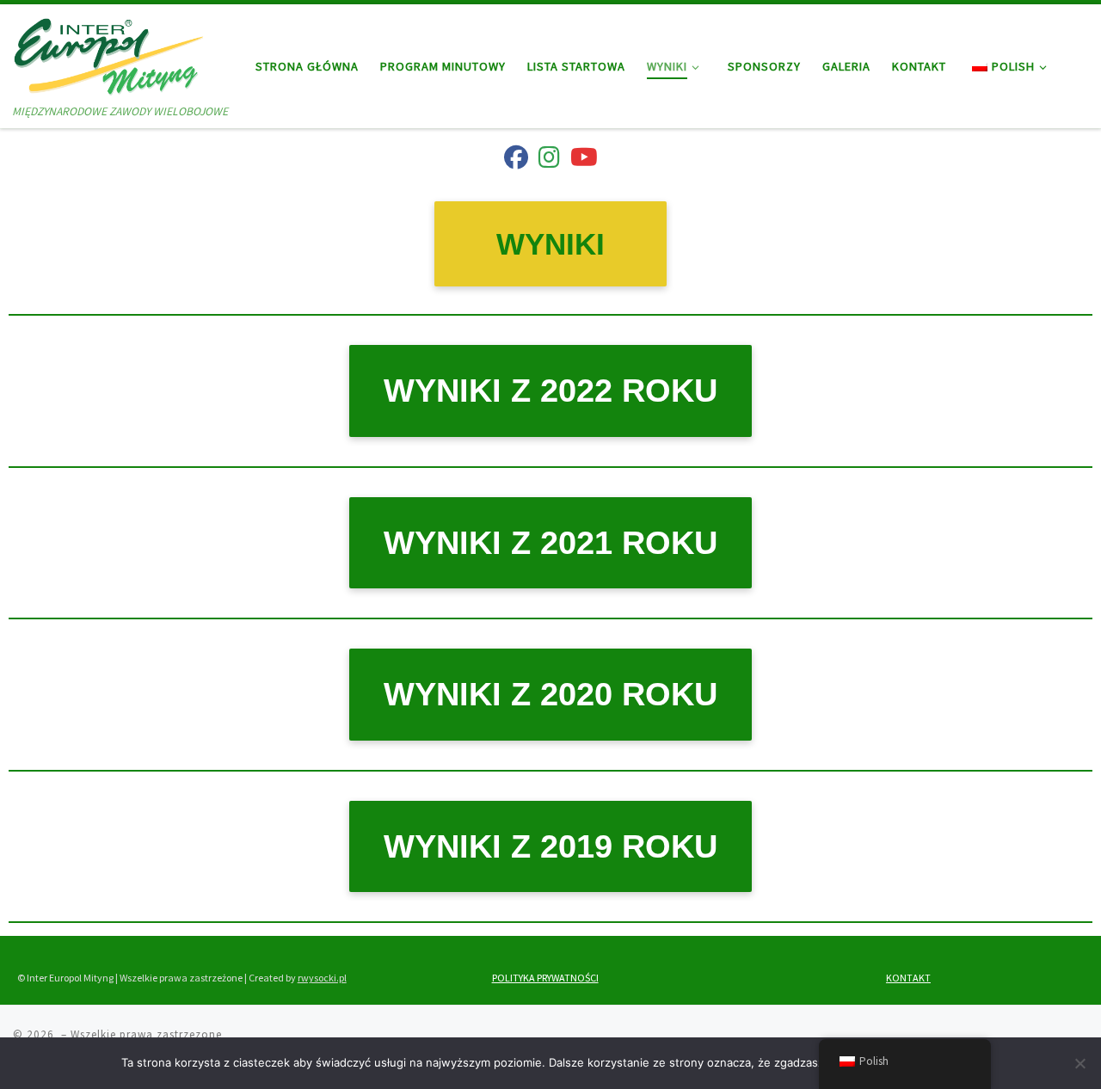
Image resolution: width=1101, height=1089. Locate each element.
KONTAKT (908, 977)
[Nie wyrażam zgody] (1079, 1063)
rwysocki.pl (322, 977)
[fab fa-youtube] (584, 160)
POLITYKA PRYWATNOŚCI (545, 977)
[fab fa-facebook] (516, 160)
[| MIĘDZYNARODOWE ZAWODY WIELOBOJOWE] (109, 53)
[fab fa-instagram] (549, 160)
